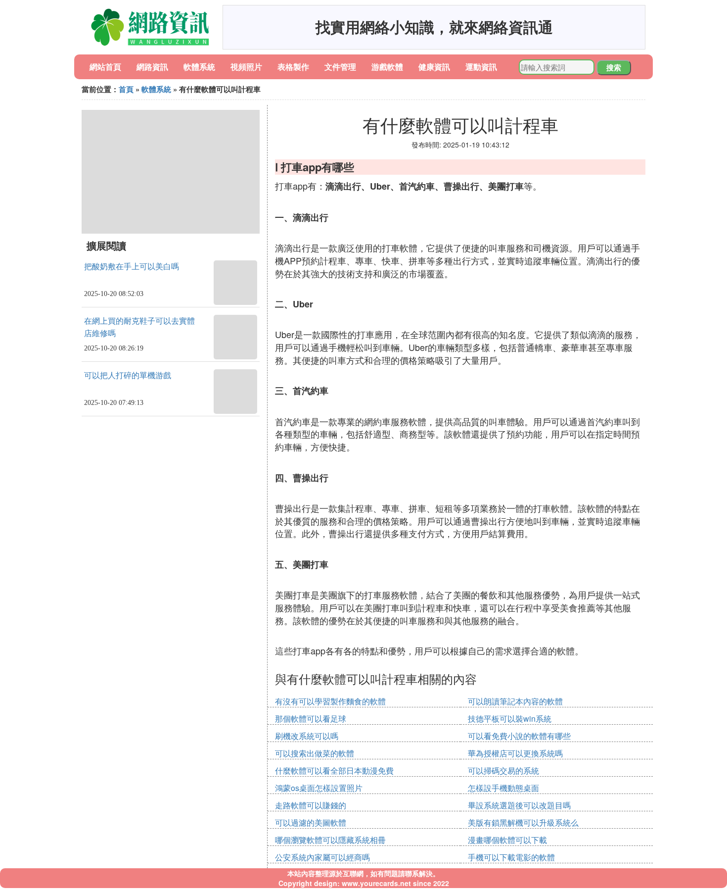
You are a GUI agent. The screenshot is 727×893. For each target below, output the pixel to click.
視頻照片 (246, 66)
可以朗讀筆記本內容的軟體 (515, 701)
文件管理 (340, 66)
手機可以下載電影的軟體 (511, 857)
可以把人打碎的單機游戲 (127, 375)
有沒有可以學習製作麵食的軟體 (330, 701)
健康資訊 (434, 66)
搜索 (613, 67)
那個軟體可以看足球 (310, 718)
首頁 (126, 89)
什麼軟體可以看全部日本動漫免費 (334, 770)
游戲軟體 (387, 66)
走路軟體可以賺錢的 (310, 805)
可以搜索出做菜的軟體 (314, 753)
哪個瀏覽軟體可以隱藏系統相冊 (330, 839)
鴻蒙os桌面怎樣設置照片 (319, 788)
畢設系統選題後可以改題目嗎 (519, 805)
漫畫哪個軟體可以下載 (507, 839)
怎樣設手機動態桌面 (503, 788)
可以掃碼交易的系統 (503, 770)
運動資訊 (481, 66)
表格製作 (293, 66)
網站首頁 (105, 66)
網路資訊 (152, 66)
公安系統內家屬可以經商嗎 (322, 857)
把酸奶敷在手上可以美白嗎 (131, 266)
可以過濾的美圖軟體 (310, 822)
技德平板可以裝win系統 (509, 718)
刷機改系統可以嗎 (306, 736)
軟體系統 (199, 66)
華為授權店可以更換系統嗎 (515, 753)
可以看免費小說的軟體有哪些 (519, 736)
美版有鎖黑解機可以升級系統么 (523, 822)
